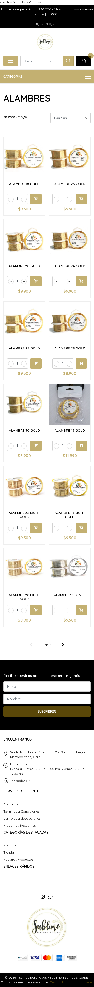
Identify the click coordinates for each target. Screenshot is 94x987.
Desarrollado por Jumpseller (71, 982)
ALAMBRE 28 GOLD (69, 348)
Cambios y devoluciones (22, 818)
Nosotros (10, 845)
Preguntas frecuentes (19, 825)
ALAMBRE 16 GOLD (70, 430)
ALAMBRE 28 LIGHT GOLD (24, 597)
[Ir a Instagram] (43, 897)
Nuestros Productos (18, 859)
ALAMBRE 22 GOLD (24, 348)
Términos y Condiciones (21, 811)
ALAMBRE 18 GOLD (24, 184)
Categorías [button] (13, 76)
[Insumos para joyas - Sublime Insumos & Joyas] (45, 42)
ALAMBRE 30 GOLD (24, 430)
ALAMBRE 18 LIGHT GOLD (70, 514)
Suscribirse (47, 711)
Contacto (10, 804)
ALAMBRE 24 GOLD (69, 266)
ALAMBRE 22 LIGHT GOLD (24, 514)
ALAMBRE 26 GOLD (69, 184)
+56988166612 (20, 781)
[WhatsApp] (50, 897)
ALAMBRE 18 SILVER (70, 595)
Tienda (8, 852)
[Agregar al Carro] (36, 199)
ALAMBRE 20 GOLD (24, 266)
